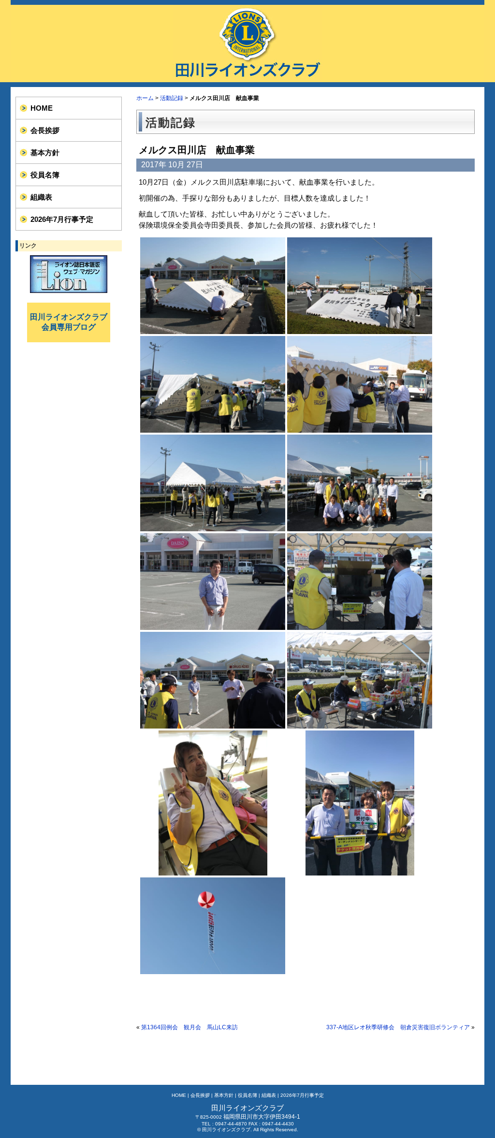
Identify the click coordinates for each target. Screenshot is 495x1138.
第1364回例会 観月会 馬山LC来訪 (189, 1027)
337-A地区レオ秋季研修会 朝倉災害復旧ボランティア (398, 1027)
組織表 (41, 197)
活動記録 (171, 98)
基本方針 (44, 152)
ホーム (145, 98)
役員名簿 (44, 175)
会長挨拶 (44, 130)
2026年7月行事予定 (61, 219)
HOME (41, 108)
